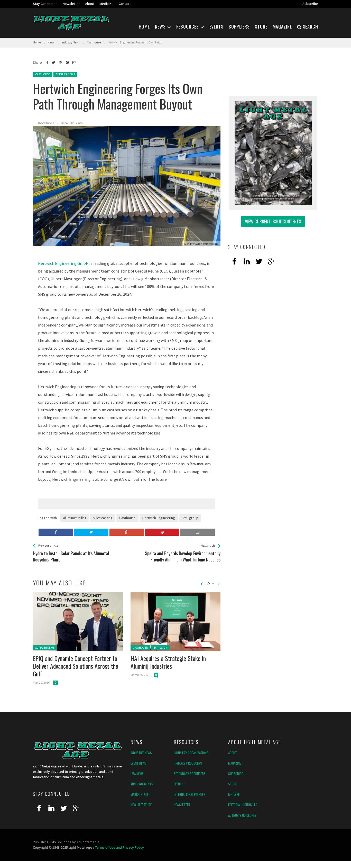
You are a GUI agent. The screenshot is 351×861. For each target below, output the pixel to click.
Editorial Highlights (242, 804)
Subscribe (235, 773)
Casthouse (42, 74)
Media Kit (234, 794)
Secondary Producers (190, 773)
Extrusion (160, 647)
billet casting (103, 517)
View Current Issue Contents (273, 221)
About (232, 752)
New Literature (141, 804)
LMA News (137, 773)
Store (232, 783)
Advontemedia (88, 842)
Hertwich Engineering (204, 244)
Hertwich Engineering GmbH (63, 263)
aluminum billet (74, 517)
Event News (138, 763)
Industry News (141, 752)
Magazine (234, 763)
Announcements (142, 783)
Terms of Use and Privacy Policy (119, 847)
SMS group (190, 517)
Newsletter (182, 804)
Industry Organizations (191, 752)
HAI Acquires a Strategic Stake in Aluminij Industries (168, 662)
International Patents (189, 794)
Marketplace (140, 794)
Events (178, 783)
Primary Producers (188, 763)
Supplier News (65, 74)
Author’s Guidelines (242, 815)
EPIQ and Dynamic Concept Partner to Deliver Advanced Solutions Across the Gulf (75, 666)
